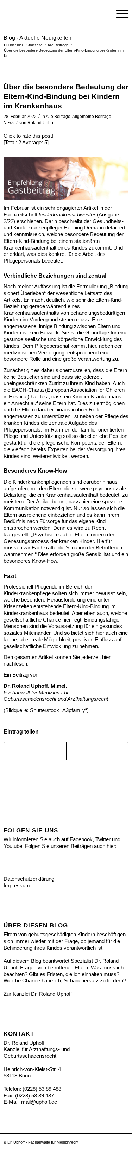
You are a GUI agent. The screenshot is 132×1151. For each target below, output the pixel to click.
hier (106, 657)
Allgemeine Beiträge (91, 116)
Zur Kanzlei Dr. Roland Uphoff (38, 994)
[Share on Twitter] (97, 751)
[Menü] (118, 14)
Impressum (17, 885)
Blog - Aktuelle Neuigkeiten (37, 38)
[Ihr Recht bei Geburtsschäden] (53, 14)
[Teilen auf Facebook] (35, 751)
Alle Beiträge (58, 116)
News (9, 122)
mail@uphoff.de (39, 1102)
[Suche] (102, 14)
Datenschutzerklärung (29, 879)
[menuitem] (102, 14)
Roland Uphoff (41, 122)
